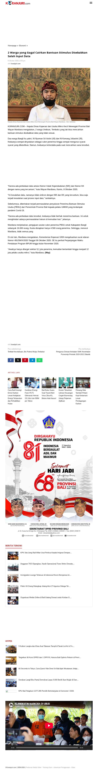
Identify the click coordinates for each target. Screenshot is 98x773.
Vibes (73, 767)
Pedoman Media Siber (33, 767)
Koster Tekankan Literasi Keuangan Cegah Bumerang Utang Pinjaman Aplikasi (66, 395)
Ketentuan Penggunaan (62, 767)
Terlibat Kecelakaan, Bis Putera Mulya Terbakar (26, 350)
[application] (49, 725)
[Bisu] (85, 747)
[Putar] (8, 747)
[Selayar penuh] (89, 747)
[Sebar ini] (11, 360)
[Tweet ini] (18, 360)
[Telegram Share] (32, 360)
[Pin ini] (25, 360)
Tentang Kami (47, 767)
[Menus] (91, 2)
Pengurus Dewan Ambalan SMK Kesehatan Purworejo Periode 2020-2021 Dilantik (73, 351)
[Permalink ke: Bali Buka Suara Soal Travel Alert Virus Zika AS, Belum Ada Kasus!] (49, 382)
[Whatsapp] (39, 360)
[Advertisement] (49, 25)
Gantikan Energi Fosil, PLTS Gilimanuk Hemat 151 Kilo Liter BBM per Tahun (32, 395)
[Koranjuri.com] (17, 3)
